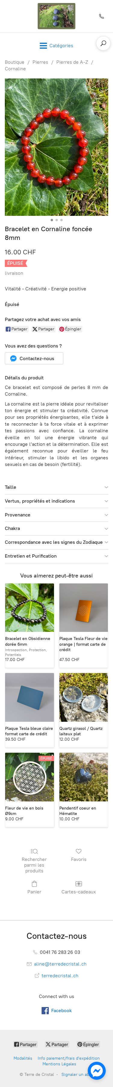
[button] (34, 358)
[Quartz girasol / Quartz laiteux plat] (83, 697)
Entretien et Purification (31, 556)
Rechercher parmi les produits (34, 865)
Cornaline (15, 69)
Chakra (12, 528)
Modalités (23, 1058)
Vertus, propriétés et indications (40, 501)
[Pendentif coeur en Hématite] (83, 777)
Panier (34, 892)
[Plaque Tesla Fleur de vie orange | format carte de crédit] (83, 607)
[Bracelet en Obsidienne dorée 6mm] (29, 607)
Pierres (40, 62)
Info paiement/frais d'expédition (69, 1058)
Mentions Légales (59, 1064)
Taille (10, 487)
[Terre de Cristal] (57, 16)
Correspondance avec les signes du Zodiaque (54, 542)
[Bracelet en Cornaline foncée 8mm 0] (56, 147)
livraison (14, 273)
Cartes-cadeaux (78, 892)
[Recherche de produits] (103, 43)
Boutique (14, 62)
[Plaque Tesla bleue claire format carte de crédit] (29, 697)
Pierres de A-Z (72, 62)
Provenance (17, 515)
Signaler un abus (77, 1074)
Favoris (78, 859)
